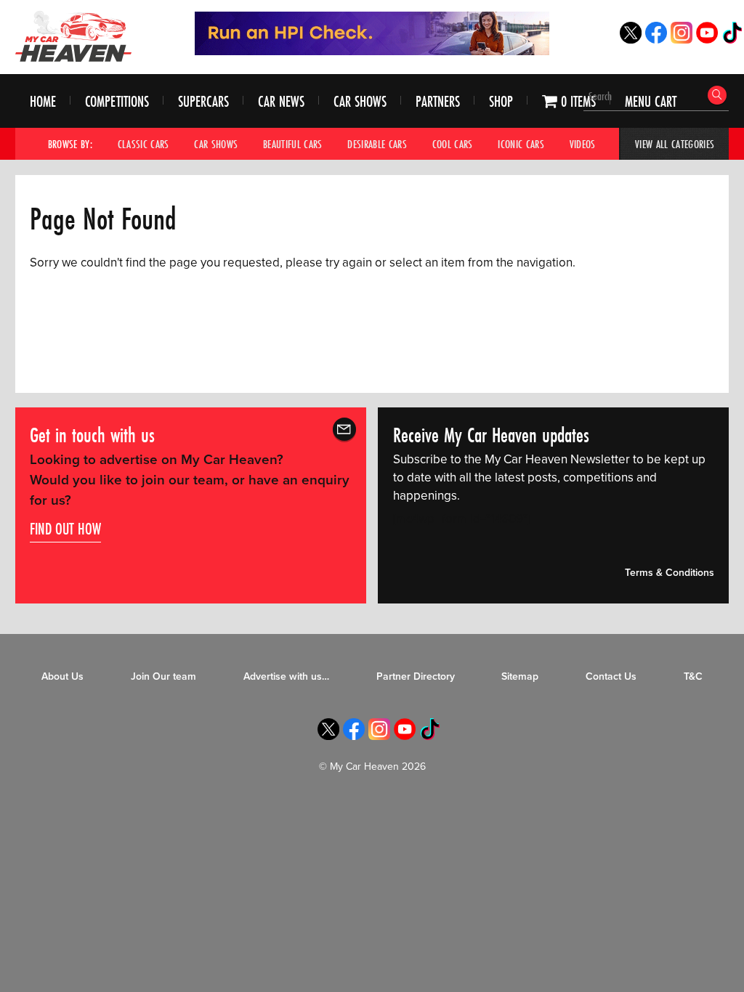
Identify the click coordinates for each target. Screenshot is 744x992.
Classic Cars (143, 144)
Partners (438, 101)
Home (43, 101)
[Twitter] (631, 39)
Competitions (117, 101)
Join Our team (163, 676)
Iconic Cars (521, 144)
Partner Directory (415, 676)
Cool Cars (452, 144)
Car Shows (360, 101)
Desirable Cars (377, 144)
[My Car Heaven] (73, 36)
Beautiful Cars (293, 144)
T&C (693, 676)
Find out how (65, 529)
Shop (501, 101)
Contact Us (611, 676)
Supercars (203, 101)
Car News (281, 101)
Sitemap (519, 676)
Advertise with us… (286, 676)
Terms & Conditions (669, 572)
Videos (583, 144)
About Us (62, 676)
